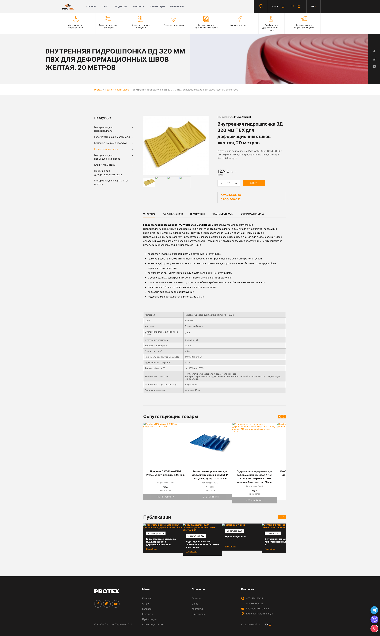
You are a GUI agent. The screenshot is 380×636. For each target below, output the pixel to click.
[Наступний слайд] (284, 416)
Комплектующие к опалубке (110, 142)
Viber (374, 619)
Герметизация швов (235, 536)
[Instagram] (107, 604)
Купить (254, 183)
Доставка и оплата (252, 213)
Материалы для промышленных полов (107, 157)
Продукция (120, 6)
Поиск (275, 6)
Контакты (139, 6)
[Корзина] (298, 6)
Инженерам (177, 6)
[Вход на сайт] (260, 6)
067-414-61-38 (231, 195)
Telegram (374, 610)
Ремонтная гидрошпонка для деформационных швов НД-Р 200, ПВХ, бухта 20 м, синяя (210, 475)
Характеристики (173, 213)
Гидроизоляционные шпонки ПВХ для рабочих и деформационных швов (161, 542)
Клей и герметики (104, 164)
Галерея (147, 608)
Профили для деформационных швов (108, 172)
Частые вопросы (222, 213)
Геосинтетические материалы (112, 136)
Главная (91, 6)
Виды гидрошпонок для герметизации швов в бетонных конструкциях (202, 544)
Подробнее (151, 549)
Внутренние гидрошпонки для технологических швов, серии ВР (280, 542)
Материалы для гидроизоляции (103, 129)
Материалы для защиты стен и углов (111, 182)
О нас (105, 6)
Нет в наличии (165, 496)
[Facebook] (98, 604)
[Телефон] (292, 6)
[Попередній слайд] (280, 416)
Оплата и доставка (153, 624)
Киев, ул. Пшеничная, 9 (259, 613)
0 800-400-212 (231, 199)
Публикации (157, 6)
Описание (149, 213)
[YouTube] (115, 604)
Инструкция (197, 213)
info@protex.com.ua (257, 608)
